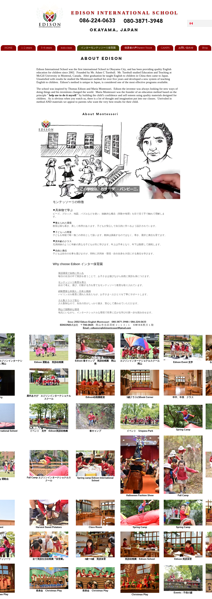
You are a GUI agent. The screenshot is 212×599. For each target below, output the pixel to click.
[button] (64, 33)
